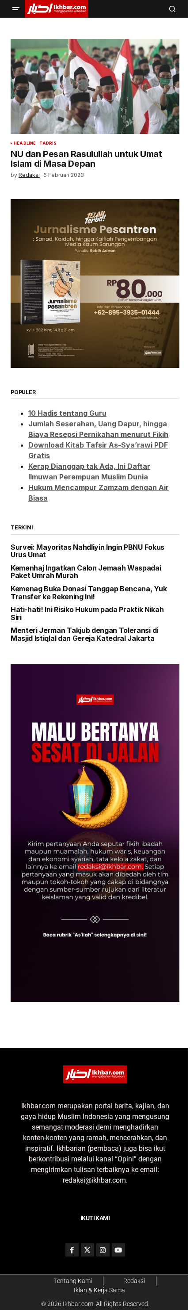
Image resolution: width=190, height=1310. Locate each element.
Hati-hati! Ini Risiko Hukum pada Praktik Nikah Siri (87, 613)
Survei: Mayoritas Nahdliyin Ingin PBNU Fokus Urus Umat (87, 551)
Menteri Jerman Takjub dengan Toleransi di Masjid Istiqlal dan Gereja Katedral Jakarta (84, 634)
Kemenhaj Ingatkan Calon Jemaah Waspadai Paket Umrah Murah (86, 572)
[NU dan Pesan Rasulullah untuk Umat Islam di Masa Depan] (95, 86)
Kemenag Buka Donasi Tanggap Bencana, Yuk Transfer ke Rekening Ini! (89, 593)
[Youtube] (118, 1249)
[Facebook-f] (72, 1249)
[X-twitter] (87, 1249)
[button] (16, 9)
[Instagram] (103, 1249)
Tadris (48, 143)
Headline (25, 143)
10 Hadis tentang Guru (67, 413)
